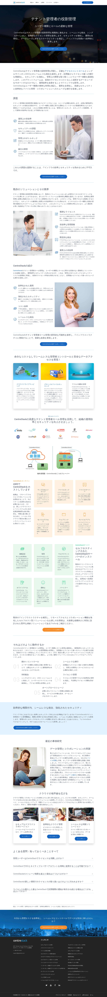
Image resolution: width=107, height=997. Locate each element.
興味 (37, 2)
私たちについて (77, 995)
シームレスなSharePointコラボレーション (78, 971)
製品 (31, 2)
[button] (53, 858)
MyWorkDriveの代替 (73, 968)
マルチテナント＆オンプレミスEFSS (76, 945)
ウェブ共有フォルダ (45, 977)
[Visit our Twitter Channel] (46, 985)
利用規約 (70, 995)
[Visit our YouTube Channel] (51, 985)
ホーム (91, 995)
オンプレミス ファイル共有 (47, 971)
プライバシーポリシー (61, 995)
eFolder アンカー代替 (73, 962)
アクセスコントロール (75, 71)
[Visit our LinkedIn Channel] (59, 985)
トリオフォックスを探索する (53, 629)
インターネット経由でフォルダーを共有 (50, 965)
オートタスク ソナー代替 (74, 959)
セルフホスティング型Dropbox (48, 953)
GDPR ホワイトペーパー (74, 974)
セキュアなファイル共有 (46, 945)
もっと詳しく (26, 836)
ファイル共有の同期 (45, 950)
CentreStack (17, 270)
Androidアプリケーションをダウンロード (78, 980)
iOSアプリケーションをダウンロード (76, 977)
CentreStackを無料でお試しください (53, 49)
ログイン (88, 2)
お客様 (42, 2)
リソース (48, 2)
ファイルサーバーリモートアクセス (49, 962)
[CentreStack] (19, 2)
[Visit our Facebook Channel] (55, 985)
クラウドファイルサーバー (47, 947)
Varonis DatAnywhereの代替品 (75, 965)
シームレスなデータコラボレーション (50, 980)
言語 (56, 2)
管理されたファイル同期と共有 (75, 947)
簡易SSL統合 (71, 956)
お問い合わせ (85, 995)
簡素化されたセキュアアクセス (75, 953)
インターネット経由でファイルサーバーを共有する (53, 968)
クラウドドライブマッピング (48, 974)
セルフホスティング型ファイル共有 (49, 959)
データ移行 (72, 775)
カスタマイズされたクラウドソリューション (51, 956)
